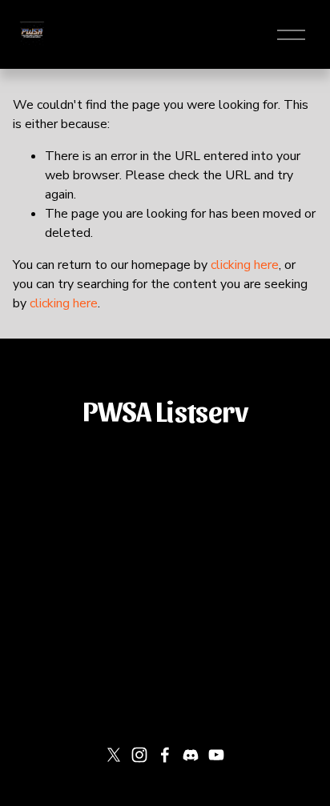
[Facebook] (165, 755)
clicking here (245, 265)
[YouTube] (216, 755)
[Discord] (191, 755)
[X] (114, 755)
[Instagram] (139, 755)
